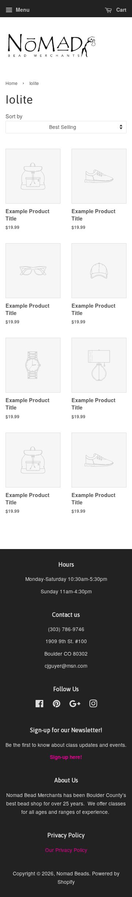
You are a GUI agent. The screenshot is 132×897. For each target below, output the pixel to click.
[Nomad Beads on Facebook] (39, 704)
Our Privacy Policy (66, 849)
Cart (120, 9)
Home (12, 83)
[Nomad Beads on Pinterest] (56, 704)
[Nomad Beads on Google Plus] (74, 704)
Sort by (14, 116)
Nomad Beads (72, 873)
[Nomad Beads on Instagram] (93, 704)
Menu (22, 9)
